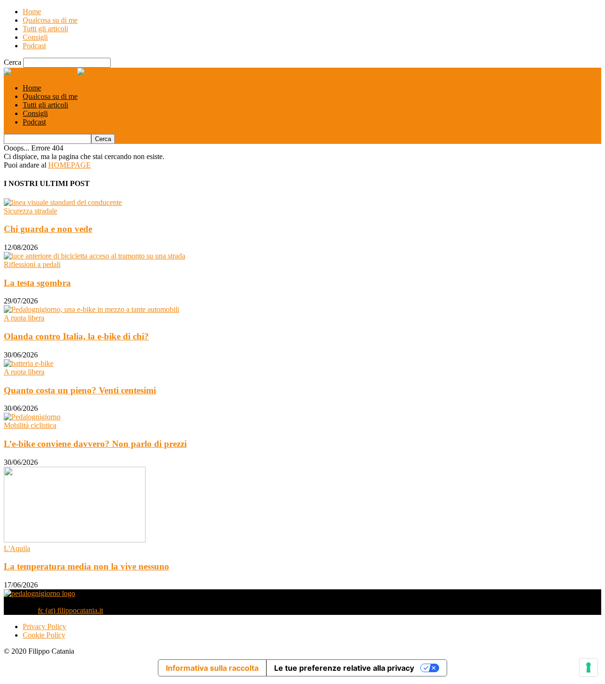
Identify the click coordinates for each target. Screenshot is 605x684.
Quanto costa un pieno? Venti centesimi (80, 390)
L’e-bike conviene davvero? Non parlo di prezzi (95, 444)
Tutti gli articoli (45, 29)
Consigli (35, 37)
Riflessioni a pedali (32, 264)
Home (32, 12)
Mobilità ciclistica (30, 425)
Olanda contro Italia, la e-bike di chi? (76, 336)
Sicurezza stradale (30, 211)
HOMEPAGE (69, 165)
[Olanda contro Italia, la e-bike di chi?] (91, 309)
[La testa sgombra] (94, 256)
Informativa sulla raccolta (212, 668)
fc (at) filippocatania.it (70, 610)
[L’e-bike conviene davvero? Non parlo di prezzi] (32, 417)
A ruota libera (24, 318)
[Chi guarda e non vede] (63, 202)
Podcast (34, 46)
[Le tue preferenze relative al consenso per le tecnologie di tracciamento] (588, 667)
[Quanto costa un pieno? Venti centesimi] (28, 363)
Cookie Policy (44, 635)
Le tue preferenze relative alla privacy (344, 668)
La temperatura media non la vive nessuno (86, 566)
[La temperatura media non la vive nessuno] (75, 540)
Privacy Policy (44, 626)
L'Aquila (17, 548)
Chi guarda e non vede (48, 229)
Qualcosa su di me (50, 20)
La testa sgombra (37, 283)
